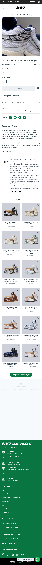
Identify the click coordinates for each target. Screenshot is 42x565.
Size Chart (36, 64)
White (5, 73)
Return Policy (6, 501)
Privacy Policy (6, 494)
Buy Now (18, 88)
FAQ (3, 490)
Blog (3, 505)
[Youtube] (20, 191)
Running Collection (32, 111)
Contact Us (5, 513)
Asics (9, 15)
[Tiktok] (16, 191)
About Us (5, 509)
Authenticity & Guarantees (11, 498)
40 (4, 81)
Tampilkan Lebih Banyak (21, 375)
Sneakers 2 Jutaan (17, 111)
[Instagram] (12, 191)
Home (4, 15)
